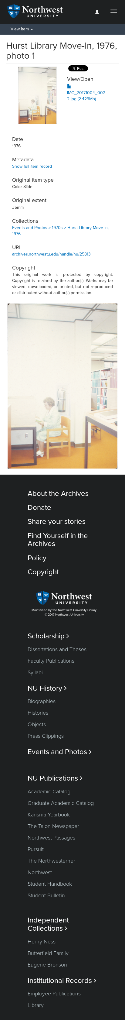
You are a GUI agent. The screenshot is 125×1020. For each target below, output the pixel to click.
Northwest (40, 872)
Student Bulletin (46, 895)
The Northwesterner (51, 860)
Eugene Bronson (47, 964)
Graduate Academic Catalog (61, 803)
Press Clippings (46, 736)
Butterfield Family (48, 953)
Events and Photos (60, 751)
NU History (47, 688)
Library (36, 1005)
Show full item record (32, 166)
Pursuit (36, 849)
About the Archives (58, 493)
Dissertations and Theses (57, 649)
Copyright (43, 572)
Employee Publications (54, 993)
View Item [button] (20, 29)
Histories (38, 712)
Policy (37, 558)
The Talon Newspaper (53, 826)
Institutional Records (62, 980)
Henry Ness (42, 941)
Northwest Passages (51, 837)
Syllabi (35, 672)
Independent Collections (48, 924)
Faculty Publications (51, 661)
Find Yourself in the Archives (58, 539)
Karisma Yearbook (49, 814)
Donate (39, 507)
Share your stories (57, 521)
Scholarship (48, 636)
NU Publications (55, 778)
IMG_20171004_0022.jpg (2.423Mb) (86, 95)
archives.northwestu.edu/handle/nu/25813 (51, 254)
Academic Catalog (49, 791)
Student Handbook (50, 884)
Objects (37, 724)
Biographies (42, 701)
